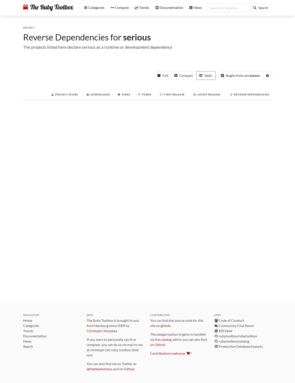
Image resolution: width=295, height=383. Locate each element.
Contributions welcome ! (171, 353)
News (27, 341)
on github (163, 325)
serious (137, 37)
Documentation (35, 336)
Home (27, 320)
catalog (166, 339)
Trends (28, 331)
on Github (157, 345)
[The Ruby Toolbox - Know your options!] (48, 8)
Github (129, 369)
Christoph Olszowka (102, 331)
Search (28, 346)
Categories (31, 325)
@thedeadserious (100, 369)
